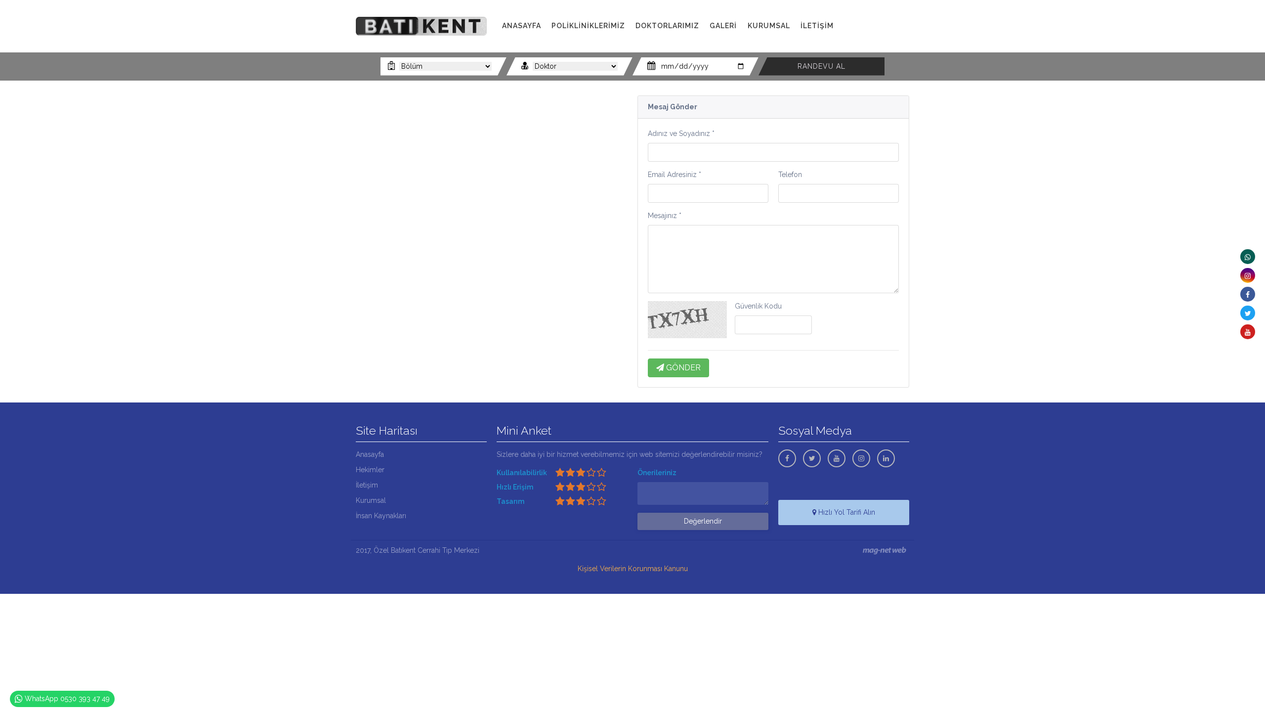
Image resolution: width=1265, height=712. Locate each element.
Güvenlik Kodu (758, 306)
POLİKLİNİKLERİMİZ (588, 26)
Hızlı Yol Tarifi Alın (845, 512)
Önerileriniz (656, 473)
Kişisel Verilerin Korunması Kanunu (633, 569)
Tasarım (510, 501)
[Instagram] (1247, 275)
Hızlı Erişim (515, 487)
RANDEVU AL (821, 66)
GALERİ (723, 26)
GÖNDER (682, 367)
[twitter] (1247, 313)
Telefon (790, 174)
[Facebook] (1247, 294)
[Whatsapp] (1247, 256)
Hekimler (370, 470)
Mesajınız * (664, 216)
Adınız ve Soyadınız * (681, 133)
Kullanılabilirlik (522, 473)
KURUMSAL (769, 26)
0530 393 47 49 (882, 37)
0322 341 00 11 (878, 26)
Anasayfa (370, 454)
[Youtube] (1247, 331)
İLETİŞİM (817, 26)
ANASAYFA (521, 26)
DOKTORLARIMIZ (667, 26)
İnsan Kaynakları (381, 516)
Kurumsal (371, 500)
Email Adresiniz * (674, 174)
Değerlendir (703, 521)
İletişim (367, 485)
